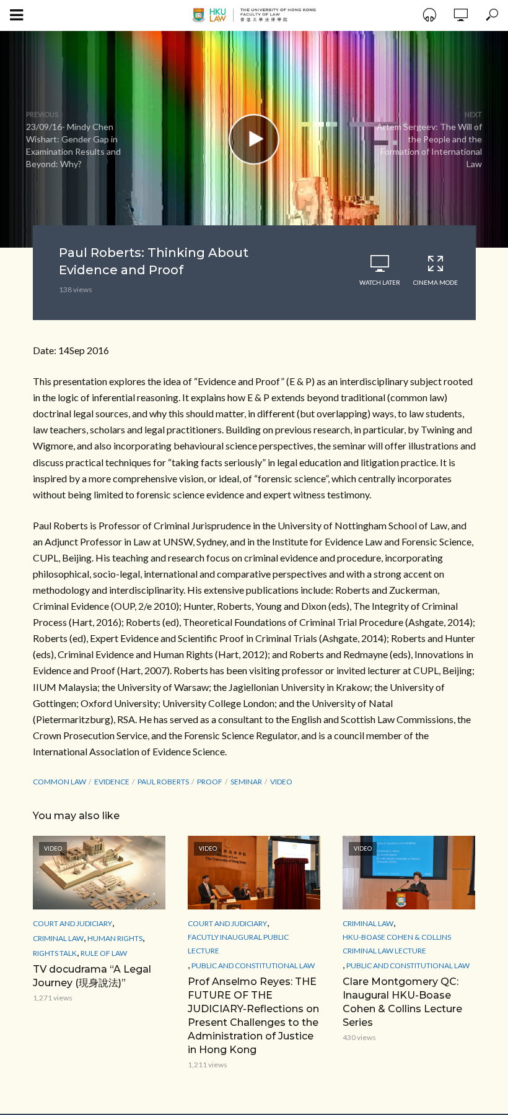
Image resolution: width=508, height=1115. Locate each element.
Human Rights (114, 938)
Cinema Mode (435, 282)
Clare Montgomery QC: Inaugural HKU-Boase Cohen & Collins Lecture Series (402, 1002)
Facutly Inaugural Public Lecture (238, 943)
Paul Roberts (163, 781)
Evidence (111, 781)
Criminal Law (58, 938)
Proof (209, 781)
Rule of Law (104, 953)
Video (281, 781)
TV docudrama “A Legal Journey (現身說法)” (92, 976)
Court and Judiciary (72, 923)
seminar (246, 781)
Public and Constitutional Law (253, 965)
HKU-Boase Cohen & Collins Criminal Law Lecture (397, 943)
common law (59, 781)
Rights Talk (55, 953)
